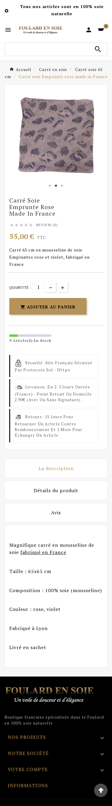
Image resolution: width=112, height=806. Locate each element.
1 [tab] (50, 186)
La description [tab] (56, 468)
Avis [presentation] (56, 512)
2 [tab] (56, 186)
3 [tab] (62, 186)
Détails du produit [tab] (56, 490)
